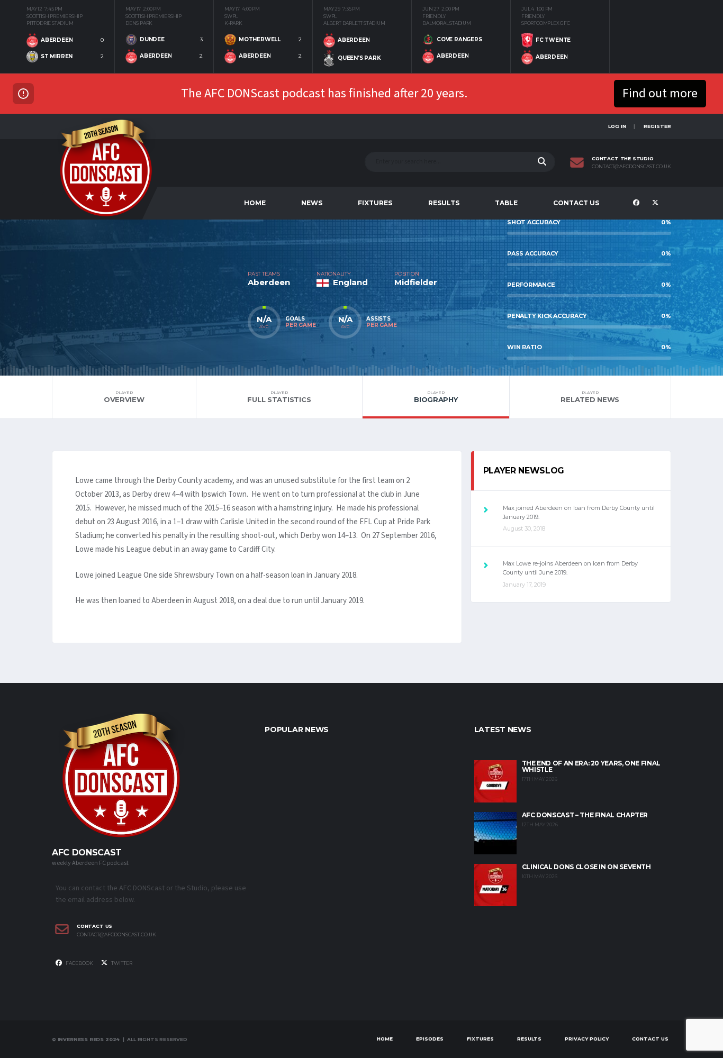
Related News (590, 397)
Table (506, 203)
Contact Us (576, 203)
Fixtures (375, 203)
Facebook (79, 963)
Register (657, 126)
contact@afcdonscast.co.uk (631, 166)
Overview (124, 397)
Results (443, 203)
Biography (436, 397)
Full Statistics (279, 397)
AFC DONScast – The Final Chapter (585, 815)
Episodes (430, 1039)
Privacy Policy (587, 1039)
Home (255, 203)
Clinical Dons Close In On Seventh (586, 867)
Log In (617, 126)
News (311, 203)
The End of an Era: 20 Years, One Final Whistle (591, 766)
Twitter (121, 963)
